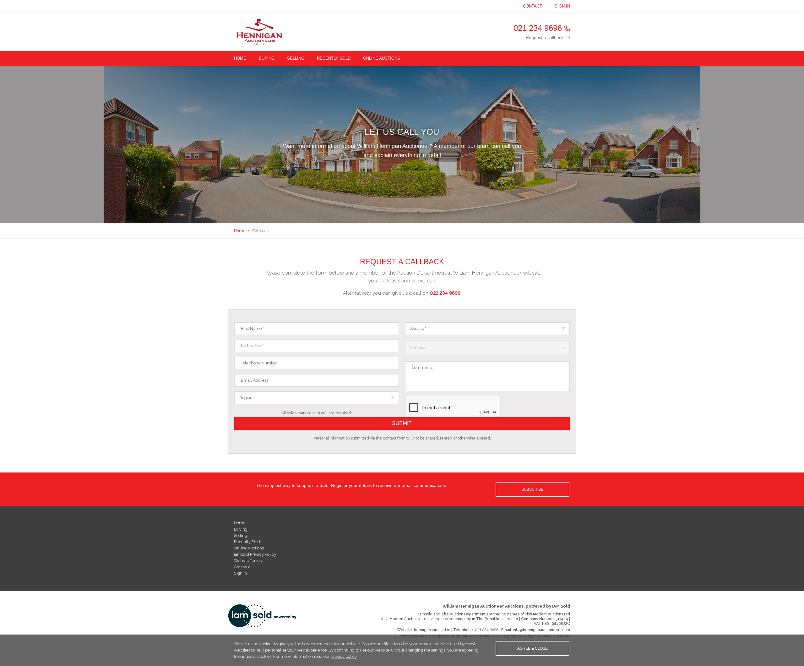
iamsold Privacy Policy (255, 554)
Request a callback (544, 37)
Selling (295, 58)
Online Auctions (381, 58)
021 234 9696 (537, 28)
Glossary (242, 567)
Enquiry (417, 348)
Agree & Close (532, 648)
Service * (418, 328)
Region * (247, 397)
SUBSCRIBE (532, 489)
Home (240, 58)
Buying (266, 58)
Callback (261, 230)
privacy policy (343, 656)
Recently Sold (333, 58)
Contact (532, 6)
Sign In (562, 6)
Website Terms (248, 560)
